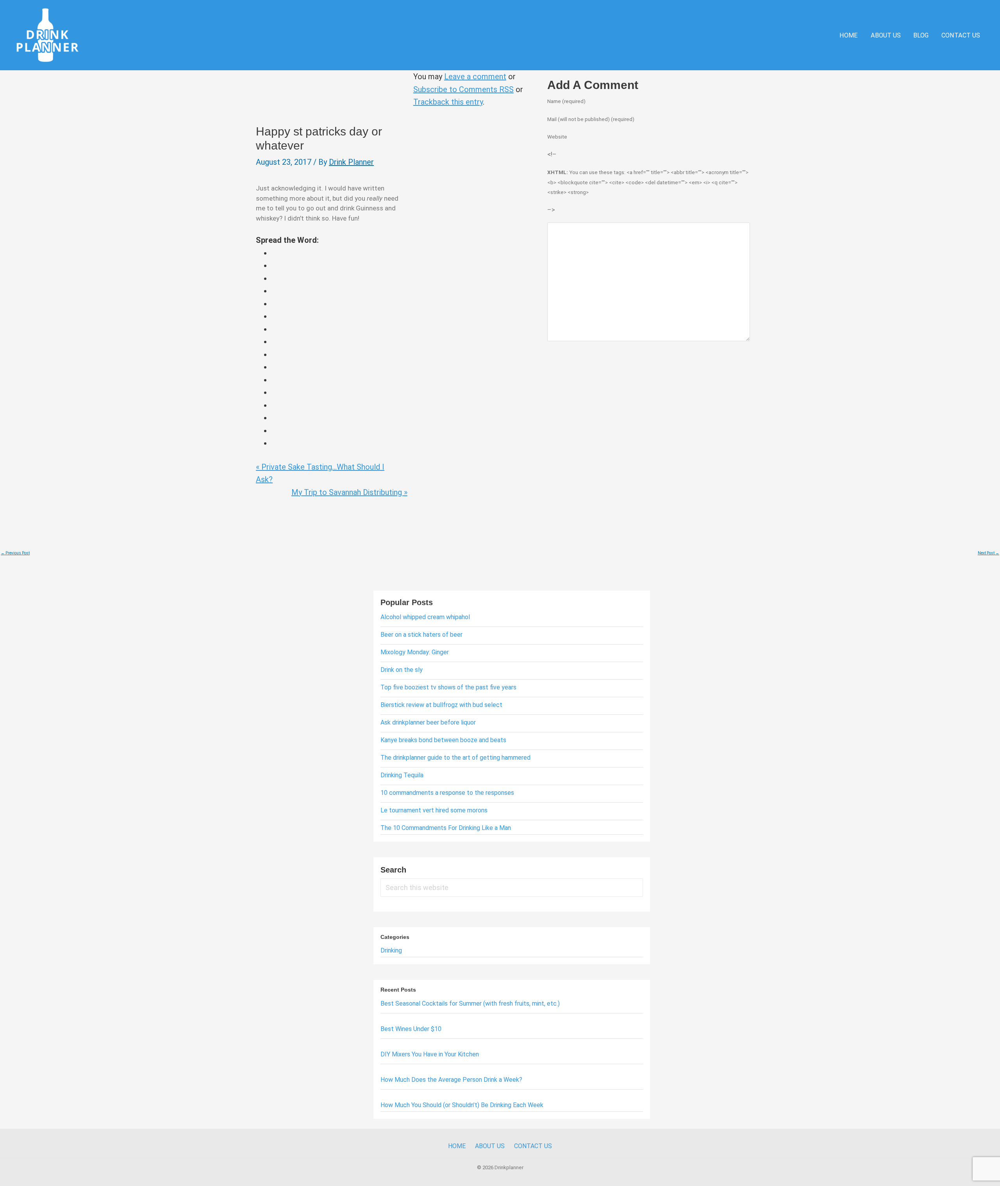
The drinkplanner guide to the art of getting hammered (455, 757)
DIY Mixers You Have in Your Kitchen (429, 1054)
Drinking (391, 950)
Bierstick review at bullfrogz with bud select (441, 705)
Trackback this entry (448, 102)
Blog (921, 35)
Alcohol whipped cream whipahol (425, 617)
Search (393, 869)
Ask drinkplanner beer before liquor (428, 722)
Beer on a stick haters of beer (421, 634)
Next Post (988, 553)
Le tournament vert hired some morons (434, 810)
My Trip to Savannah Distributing (349, 492)
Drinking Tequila (401, 775)
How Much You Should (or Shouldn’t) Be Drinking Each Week (461, 1105)
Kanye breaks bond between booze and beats (443, 740)
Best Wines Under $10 (410, 1029)
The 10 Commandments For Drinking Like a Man (445, 828)
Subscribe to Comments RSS (463, 89)
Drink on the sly (401, 669)
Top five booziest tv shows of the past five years (448, 687)
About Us (886, 35)
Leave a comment (475, 76)
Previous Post (15, 553)
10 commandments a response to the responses (447, 792)
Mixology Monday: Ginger (414, 652)
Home (848, 35)
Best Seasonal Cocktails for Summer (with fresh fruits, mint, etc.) (470, 1003)
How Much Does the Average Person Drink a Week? (451, 1079)
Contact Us (960, 35)
